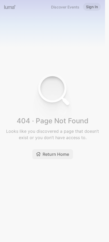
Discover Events (65, 7)
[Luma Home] (10, 7)
